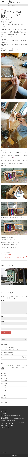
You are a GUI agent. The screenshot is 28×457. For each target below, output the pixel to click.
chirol (10, 19)
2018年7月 (3, 390)
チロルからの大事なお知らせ (8, 347)
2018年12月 (4, 378)
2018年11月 (4, 380)
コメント (3, 300)
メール (3, 321)
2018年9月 (3, 385)
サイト (2, 327)
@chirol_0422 (3, 411)
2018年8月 (3, 388)
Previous (2, 276)
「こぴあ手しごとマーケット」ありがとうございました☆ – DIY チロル (14, 367)
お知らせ (3, 397)
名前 (2, 316)
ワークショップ (5, 402)
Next (26, 276)
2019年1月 (3, 375)
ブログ (2, 9)
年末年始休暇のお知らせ (7, 354)
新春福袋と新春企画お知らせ (8, 352)
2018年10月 (4, 383)
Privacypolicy (3, 452)
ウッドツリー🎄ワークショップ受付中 (10, 365)
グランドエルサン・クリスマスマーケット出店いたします (13, 357)
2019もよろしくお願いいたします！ (10, 349)
